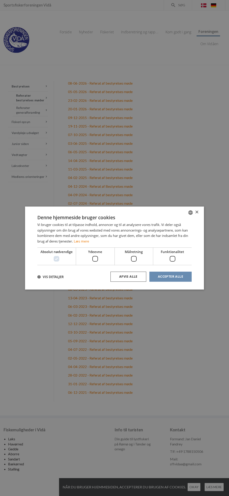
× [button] (196, 212)
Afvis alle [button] (128, 277)
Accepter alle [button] (170, 277)
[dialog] (114, 248)
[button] (50, 277)
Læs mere (81, 241)
